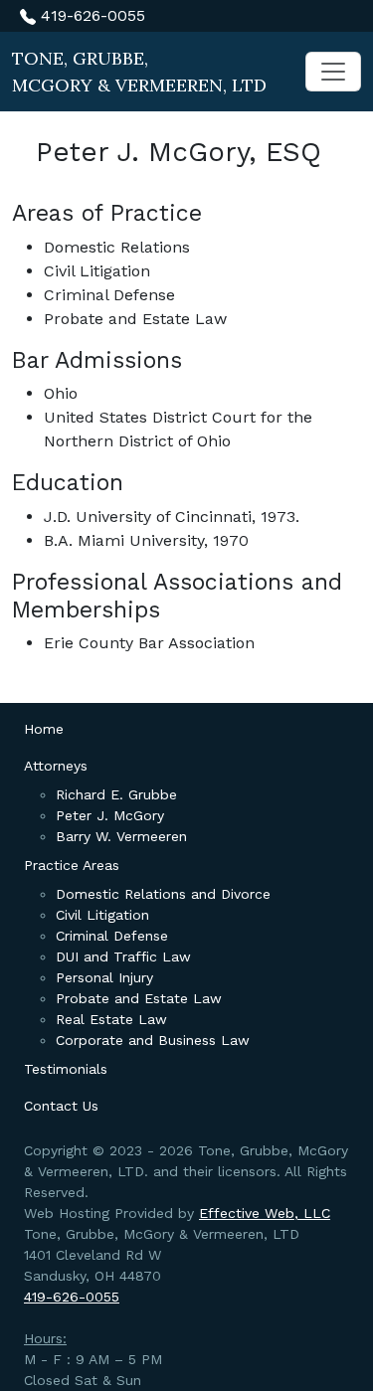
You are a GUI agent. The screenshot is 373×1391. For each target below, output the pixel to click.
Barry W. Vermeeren (121, 836)
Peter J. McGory (110, 815)
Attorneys (56, 766)
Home (44, 729)
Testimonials (65, 1069)
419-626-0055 (90, 15)
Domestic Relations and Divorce (163, 894)
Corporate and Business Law (153, 1040)
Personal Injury (104, 977)
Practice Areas (71, 865)
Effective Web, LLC (264, 1213)
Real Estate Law (111, 1019)
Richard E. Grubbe (116, 794)
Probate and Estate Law (139, 998)
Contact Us (61, 1106)
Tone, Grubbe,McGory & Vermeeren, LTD (139, 71)
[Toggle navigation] (333, 71)
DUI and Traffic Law (123, 956)
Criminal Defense (112, 936)
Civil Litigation (102, 915)
